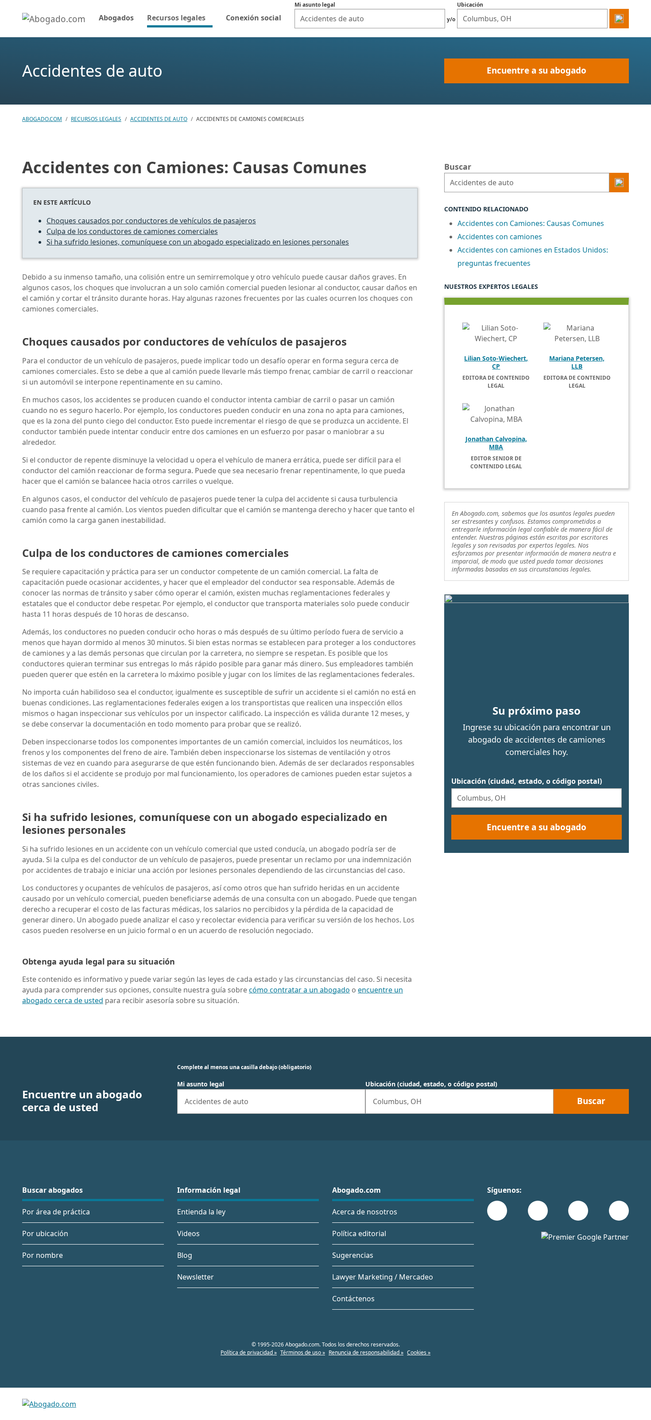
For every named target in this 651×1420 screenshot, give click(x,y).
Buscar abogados (52, 1190)
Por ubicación (45, 1233)
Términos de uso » (302, 1352)
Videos (188, 1233)
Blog (184, 1255)
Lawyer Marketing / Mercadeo (382, 1277)
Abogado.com (42, 119)
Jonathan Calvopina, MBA (496, 443)
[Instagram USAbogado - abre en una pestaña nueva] (538, 1211)
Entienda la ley (201, 1212)
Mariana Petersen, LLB (576, 362)
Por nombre (42, 1255)
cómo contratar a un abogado (299, 990)
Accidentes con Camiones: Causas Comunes (530, 223)
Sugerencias (352, 1255)
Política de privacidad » (249, 1352)
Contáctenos (353, 1298)
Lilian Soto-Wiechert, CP (496, 362)
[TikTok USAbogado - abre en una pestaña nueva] (578, 1211)
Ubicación (470, 4)
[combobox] (369, 18)
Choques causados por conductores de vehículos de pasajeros (151, 221)
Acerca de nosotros (364, 1212)
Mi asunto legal (314, 4)
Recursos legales (96, 119)
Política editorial (359, 1233)
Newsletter (195, 1277)
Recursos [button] (180, 17)
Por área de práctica (56, 1212)
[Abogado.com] (53, 18)
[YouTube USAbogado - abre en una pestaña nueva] (619, 1211)
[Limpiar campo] (436, 18)
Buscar (457, 166)
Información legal (208, 1190)
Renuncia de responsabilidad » (366, 1352)
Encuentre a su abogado (536, 70)
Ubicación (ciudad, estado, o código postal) (526, 781)
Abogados (116, 18)
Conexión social (253, 18)
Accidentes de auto (158, 119)
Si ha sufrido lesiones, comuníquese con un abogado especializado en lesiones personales (197, 242)
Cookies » (418, 1352)
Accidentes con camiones (499, 236)
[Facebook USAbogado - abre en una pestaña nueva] (497, 1211)
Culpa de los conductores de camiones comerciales (132, 231)
